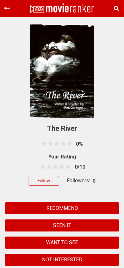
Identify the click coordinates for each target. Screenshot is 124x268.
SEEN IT (62, 225)
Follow (44, 180)
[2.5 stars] (54, 167)
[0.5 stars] (41, 167)
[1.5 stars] (48, 167)
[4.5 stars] (67, 167)
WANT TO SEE (62, 242)
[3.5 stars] (61, 167)
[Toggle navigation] (7, 8)
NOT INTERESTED (62, 260)
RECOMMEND (62, 208)
